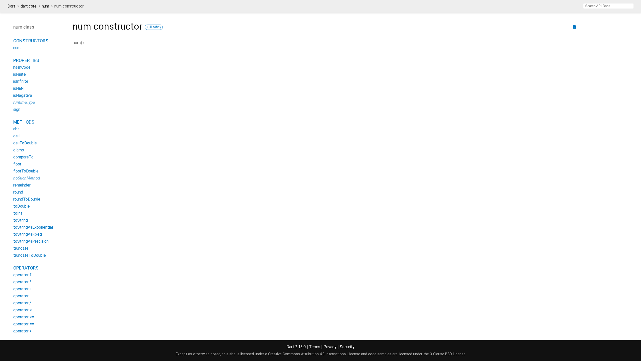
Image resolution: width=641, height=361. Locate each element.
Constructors (30, 40)
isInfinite (20, 81)
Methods (23, 122)
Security (347, 346)
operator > (22, 331)
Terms (314, 346)
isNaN (18, 88)
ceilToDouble (25, 143)
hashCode (22, 67)
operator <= (23, 317)
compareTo (23, 157)
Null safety (153, 27)
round (18, 192)
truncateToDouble (29, 255)
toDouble (21, 206)
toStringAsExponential (33, 227)
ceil (16, 136)
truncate (21, 248)
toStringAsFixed (27, 234)
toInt (17, 213)
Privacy (330, 346)
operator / (22, 303)
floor (17, 164)
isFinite (19, 74)
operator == (23, 324)
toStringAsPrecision (31, 241)
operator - (22, 296)
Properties (26, 60)
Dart (11, 6)
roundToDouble (26, 199)
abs (16, 129)
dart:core (29, 6)
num (45, 6)
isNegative (22, 95)
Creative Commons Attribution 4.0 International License (314, 354)
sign (16, 109)
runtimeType (24, 102)
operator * (22, 282)
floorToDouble (26, 171)
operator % (23, 275)
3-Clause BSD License (447, 354)
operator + (22, 289)
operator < (22, 310)
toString (20, 220)
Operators (26, 267)
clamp (18, 150)
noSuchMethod (26, 178)
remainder (22, 185)
